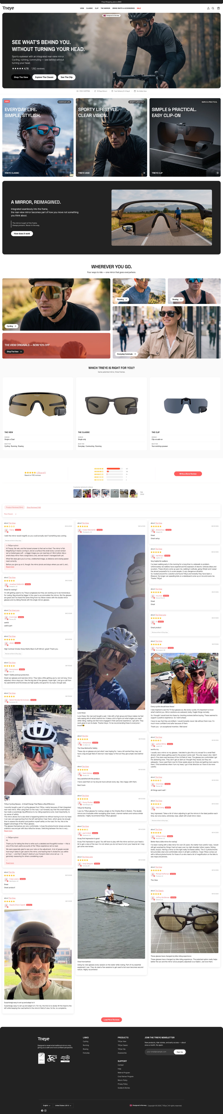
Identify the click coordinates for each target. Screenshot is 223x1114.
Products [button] (123, 1037)
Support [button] (122, 1061)
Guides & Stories (124, 1088)
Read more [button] (10, 567)
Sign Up (180, 1052)
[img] (35, 472)
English (45, 1105)
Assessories (122, 1053)
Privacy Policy (123, 1084)
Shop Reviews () (34, 507)
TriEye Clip (121, 1049)
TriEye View (122, 1041)
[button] (99, 468)
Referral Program (124, 1073)
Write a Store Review (188, 474)
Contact (121, 1065)
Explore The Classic (44, 77)
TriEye (164, 1106)
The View (12, 523)
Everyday (86, 1053)
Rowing (85, 1049)
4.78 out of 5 (41, 473)
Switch (120, 1110)
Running (86, 1045)
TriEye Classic (123, 1045)
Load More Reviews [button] (111, 1020)
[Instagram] (45, 1111)
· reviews (28, 68)
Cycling (85, 1041)
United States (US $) (62, 1105)
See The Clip (67, 77)
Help (119, 1069)
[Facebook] (42, 1111)
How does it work (22, 233)
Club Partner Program (126, 1076)
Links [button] (86, 1037)
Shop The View (21, 77)
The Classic (159, 891)
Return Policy (122, 1080)
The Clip (85, 736)
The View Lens (14, 610)
